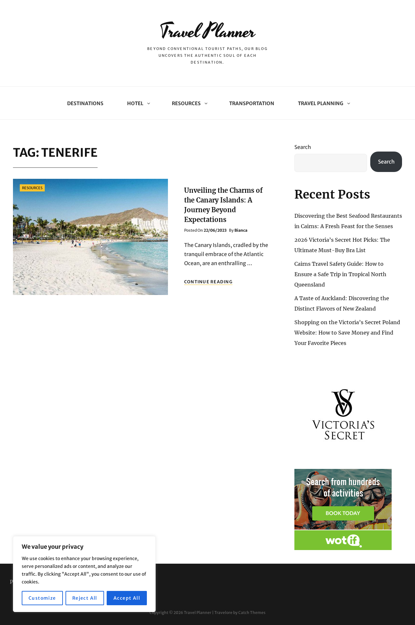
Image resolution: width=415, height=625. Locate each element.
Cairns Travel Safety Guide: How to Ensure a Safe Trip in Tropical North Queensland (340, 274)
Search (302, 147)
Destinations (85, 103)
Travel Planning (320, 103)
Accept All (126, 598)
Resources (186, 103)
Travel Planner (207, 31)
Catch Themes (252, 612)
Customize (42, 598)
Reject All (84, 598)
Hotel (135, 103)
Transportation (251, 103)
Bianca (240, 230)
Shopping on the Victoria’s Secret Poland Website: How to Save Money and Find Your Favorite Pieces (347, 332)
